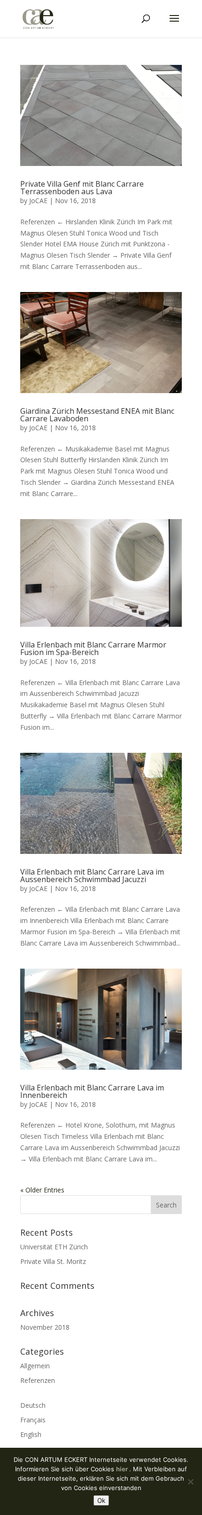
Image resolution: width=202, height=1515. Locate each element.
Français (33, 1419)
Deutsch (33, 1405)
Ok (101, 1500)
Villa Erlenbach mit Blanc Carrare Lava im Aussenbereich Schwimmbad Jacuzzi (92, 875)
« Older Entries (42, 1189)
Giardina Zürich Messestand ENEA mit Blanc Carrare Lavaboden (97, 415)
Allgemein (35, 1365)
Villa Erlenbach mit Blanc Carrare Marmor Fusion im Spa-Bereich (93, 648)
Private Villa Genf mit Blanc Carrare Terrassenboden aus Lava (82, 188)
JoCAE (38, 200)
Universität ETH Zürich (54, 1246)
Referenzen (37, 1380)
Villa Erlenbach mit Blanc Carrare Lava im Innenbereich (92, 1091)
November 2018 (45, 1327)
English (30, 1434)
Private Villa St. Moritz (53, 1261)
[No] (190, 1481)
